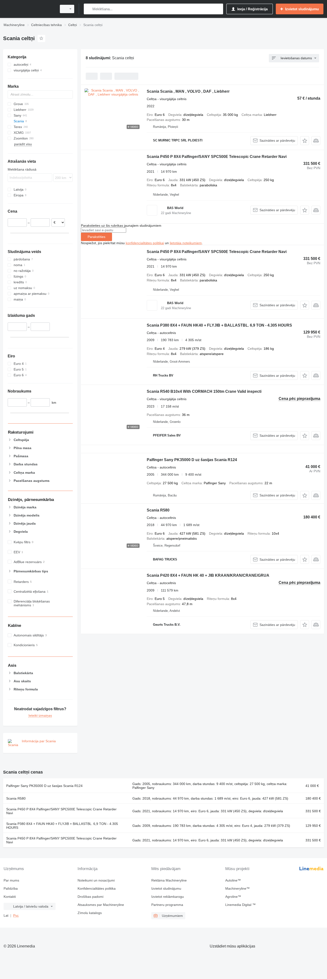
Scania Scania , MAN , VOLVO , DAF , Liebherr (188, 91)
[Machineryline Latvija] (29, 9)
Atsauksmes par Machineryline (101, 905)
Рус (16, 915)
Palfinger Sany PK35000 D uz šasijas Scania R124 (192, 460)
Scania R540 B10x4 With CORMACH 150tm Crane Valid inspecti (204, 391)
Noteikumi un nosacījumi (96, 880)
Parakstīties (96, 237)
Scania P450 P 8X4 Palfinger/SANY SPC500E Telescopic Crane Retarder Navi (217, 157)
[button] (304, 140)
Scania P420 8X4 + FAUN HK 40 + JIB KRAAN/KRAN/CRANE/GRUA (208, 575)
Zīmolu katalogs (90, 913)
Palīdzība (11, 888)
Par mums (11, 880)
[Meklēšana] (88, 9)
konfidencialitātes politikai (145, 243)
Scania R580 (158, 510)
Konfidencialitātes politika (97, 888)
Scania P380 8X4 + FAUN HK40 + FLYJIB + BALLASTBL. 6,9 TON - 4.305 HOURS (219, 325)
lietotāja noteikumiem (186, 243)
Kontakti (10, 896)
